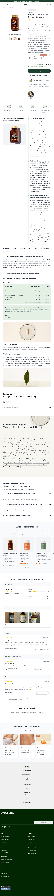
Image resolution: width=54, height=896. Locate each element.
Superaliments (4, 873)
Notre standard (31, 836)
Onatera (31, 12)
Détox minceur (15, 712)
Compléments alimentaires (6, 859)
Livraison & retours (5, 839)
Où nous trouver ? (32, 847)
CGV (2, 893)
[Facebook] (5, 827)
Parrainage (30, 845)
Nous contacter (4, 847)
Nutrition (2, 870)
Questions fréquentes (5, 845)
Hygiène (2, 867)
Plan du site (17, 893)
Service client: (4, 851)
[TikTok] (2, 827)
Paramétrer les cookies (26, 893)
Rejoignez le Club (32, 842)
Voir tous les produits (5, 876)
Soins (2, 865)
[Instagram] (9, 827)
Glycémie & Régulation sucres (28, 712)
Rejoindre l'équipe (32, 853)
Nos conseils (3, 842)
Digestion (40, 712)
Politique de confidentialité (39, 893)
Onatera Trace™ (31, 839)
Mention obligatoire (8, 893)
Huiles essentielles (5, 862)
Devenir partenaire (32, 850)
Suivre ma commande (5, 836)
